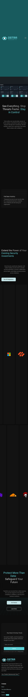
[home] (9, 38)
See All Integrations (8, 279)
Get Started (14, 602)
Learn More (14, 609)
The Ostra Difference (6, 689)
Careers (3, 694)
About (2, 686)
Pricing (3, 692)
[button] (25, 38)
